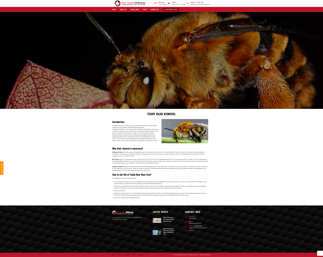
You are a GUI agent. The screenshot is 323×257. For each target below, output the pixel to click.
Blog (145, 9)
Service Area (135, 9)
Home (114, 9)
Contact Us (155, 9)
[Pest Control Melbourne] (130, 3)
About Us (123, 9)
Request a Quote (2, 168)
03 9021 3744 (199, 2)
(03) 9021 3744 (198, 226)
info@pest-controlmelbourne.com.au (200, 4)
